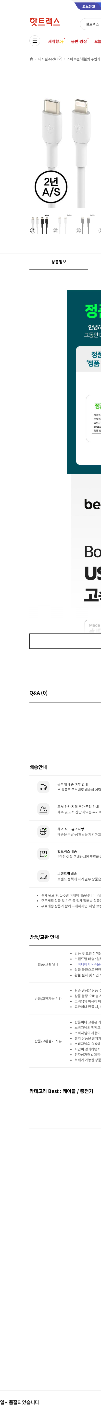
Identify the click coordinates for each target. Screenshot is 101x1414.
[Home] (31, 59)
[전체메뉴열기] (34, 40)
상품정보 (58, 262)
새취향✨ (56, 41)
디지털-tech (47, 58)
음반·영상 (79, 41)
